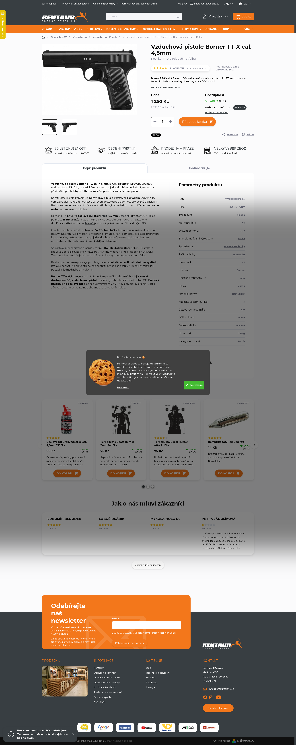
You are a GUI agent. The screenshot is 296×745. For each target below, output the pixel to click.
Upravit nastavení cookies (118, 740)
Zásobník (124, 215)
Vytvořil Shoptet (221, 740)
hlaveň (89, 223)
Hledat (177, 16)
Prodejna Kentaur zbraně (75, 3)
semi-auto (239, 254)
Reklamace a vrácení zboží (108, 692)
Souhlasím (196, 384)
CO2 (242, 230)
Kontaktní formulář (218, 708)
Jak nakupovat (49, 3)
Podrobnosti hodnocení (197, 68)
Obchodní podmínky (104, 3)
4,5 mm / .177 (237, 207)
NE (243, 262)
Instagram (151, 687)
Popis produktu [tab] (94, 168)
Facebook (151, 682)
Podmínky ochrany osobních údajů (138, 3)
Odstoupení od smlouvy (107, 682)
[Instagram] (211, 696)
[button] (143, 486)
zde (129, 380)
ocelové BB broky (234, 246)
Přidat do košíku (194, 122)
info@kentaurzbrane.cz (221, 689)
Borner (241, 270)
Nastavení (123, 387)
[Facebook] (205, 696)
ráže (104, 215)
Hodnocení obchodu (105, 687)
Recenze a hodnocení (158, 672)
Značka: (225, 70)
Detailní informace (164, 87)
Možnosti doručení (216, 112)
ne (243, 222)
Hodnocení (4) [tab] (199, 168)
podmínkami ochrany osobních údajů (156, 632)
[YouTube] (218, 696)
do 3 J (241, 238)
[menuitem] (49, 29)
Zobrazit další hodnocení (148, 565)
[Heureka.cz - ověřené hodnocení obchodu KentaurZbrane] (84, 727)
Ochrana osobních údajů (107, 677)
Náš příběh (99, 702)
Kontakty (99, 668)
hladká (241, 215)
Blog (148, 668)
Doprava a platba (103, 697)
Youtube (150, 677)
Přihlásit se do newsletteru (129, 643)
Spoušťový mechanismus (66, 248)
